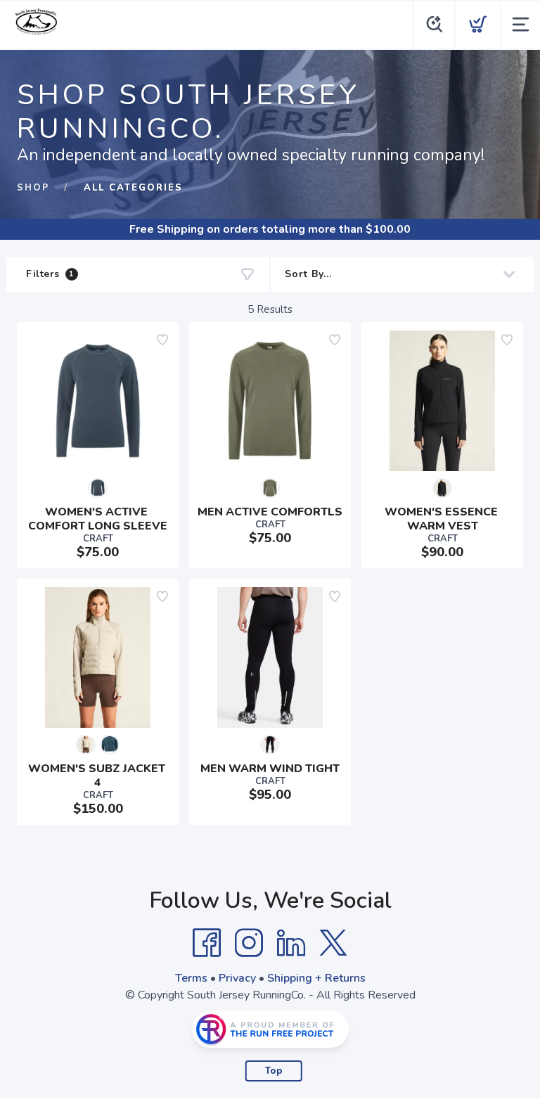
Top (274, 1071)
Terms (191, 978)
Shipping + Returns (316, 978)
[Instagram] (249, 943)
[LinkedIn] (291, 943)
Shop (33, 187)
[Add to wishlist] (162, 339)
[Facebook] (207, 943)
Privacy (237, 978)
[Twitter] (333, 943)
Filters (50, 274)
